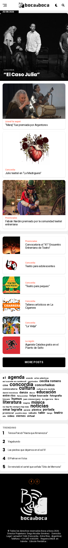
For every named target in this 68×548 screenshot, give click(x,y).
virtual (31, 416)
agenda (16, 377)
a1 (4, 377)
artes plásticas (41, 378)
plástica (36, 409)
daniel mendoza (10, 393)
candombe (33, 381)
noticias (39, 406)
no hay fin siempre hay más (16, 407)
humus (17, 398)
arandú (29, 378)
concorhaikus (45, 385)
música (37, 402)
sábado (32, 413)
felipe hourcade (38, 395)
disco (32, 392)
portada (48, 409)
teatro (58, 412)
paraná (27, 410)
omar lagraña (12, 409)
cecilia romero (50, 381)
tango (49, 413)
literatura (12, 402)
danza (23, 392)
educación (46, 392)
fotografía (56, 395)
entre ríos (9, 395)
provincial (8, 413)
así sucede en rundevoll (14, 381)
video (10, 416)
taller (41, 412)
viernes (21, 416)
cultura (27, 388)
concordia (21, 384)
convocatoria (10, 389)
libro (57, 399)
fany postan (22, 396)
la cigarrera (47, 399)
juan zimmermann (31, 399)
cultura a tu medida (46, 389)
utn (4, 416)
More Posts (34, 362)
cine (5, 385)
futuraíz (6, 399)
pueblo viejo (21, 413)
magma (26, 403)
